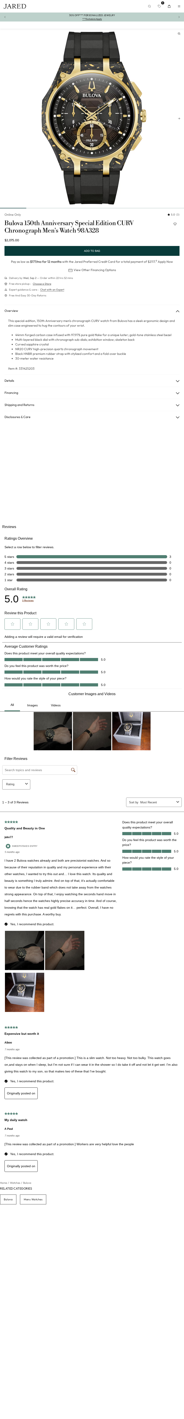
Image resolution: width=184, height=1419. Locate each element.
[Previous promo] (5, 17)
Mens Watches (33, 1199)
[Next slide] (179, 118)
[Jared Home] (15, 6)
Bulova (8, 1199)
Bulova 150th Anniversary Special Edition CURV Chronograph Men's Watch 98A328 (69, 227)
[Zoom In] (179, 34)
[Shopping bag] (169, 6)
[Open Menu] (179, 6)
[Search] (149, 6)
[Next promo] (179, 17)
